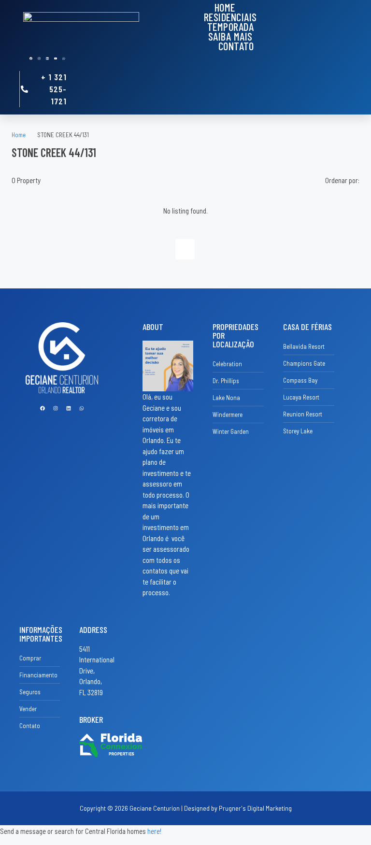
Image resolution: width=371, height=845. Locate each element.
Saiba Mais (230, 36)
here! (154, 831)
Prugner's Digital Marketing (255, 808)
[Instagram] (39, 58)
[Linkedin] (47, 58)
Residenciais (230, 17)
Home (224, 7)
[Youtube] (55, 58)
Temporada (230, 26)
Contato (236, 46)
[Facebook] (31, 58)
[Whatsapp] (64, 58)
